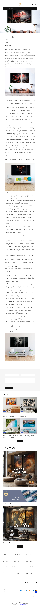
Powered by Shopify (14, 595)
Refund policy (20, 595)
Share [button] (7, 42)
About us (4, 554)
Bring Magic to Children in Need (7, 569)
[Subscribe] (20, 582)
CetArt (11, 595)
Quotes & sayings (29, 561)
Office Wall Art (6, 542)
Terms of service (30, 595)
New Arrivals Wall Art (7, 503)
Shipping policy (5, 561)
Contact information (34, 596)
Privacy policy (25, 595)
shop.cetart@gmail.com (23, 604)
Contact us (4, 556)
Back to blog (20, 365)
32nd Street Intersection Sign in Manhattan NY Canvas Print (28, 414)
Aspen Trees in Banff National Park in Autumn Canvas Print (11, 414)
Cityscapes (16, 559)
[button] (2, 4)
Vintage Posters (28, 568)
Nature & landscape (29, 566)
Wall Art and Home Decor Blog (13, 8)
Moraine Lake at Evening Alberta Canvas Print (27, 435)
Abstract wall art (17, 554)
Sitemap (4, 572)
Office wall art (16, 573)
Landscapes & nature (17, 563)
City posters (28, 556)
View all (20, 440)
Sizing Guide (5, 563)
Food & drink (16, 561)
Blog (21, 8)
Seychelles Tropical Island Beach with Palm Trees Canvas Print (10, 436)
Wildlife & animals (17, 568)
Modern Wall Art (6, 488)
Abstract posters (29, 563)
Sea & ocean (16, 566)
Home (6, 8)
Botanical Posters (29, 573)
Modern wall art (17, 575)
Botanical (16, 556)
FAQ (3, 559)
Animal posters (28, 554)
